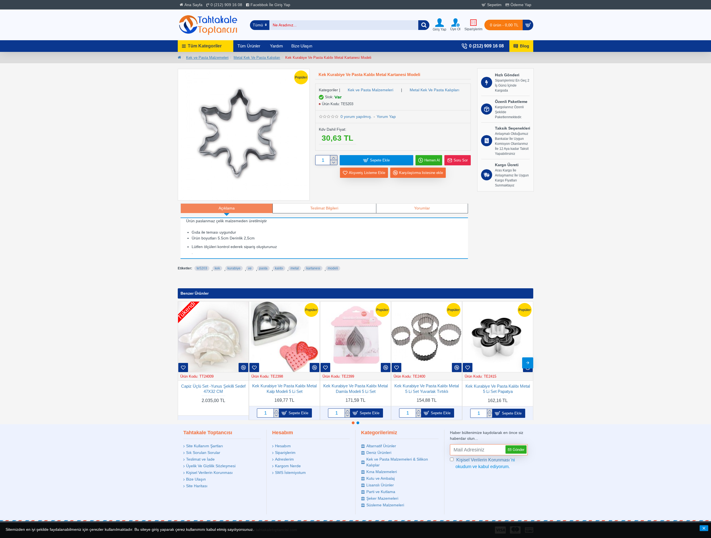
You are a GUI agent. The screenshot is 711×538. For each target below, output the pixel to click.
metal (295, 268)
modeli (333, 268)
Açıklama (227, 208)
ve (250, 268)
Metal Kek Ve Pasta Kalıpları (257, 57)
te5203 (202, 268)
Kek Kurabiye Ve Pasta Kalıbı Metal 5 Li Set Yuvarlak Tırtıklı (426, 388)
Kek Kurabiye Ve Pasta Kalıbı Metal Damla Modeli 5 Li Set (355, 388)
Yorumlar (422, 208)
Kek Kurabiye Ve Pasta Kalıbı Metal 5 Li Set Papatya (497, 388)
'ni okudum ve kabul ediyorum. (485, 463)
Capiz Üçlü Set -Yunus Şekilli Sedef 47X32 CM (213, 388)
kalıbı (279, 268)
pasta (263, 268)
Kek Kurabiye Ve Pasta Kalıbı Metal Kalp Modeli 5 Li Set (284, 388)
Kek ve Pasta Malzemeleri (207, 57)
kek (217, 268)
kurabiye (234, 268)
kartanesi (313, 268)
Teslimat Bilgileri (324, 208)
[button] (183, 362)
